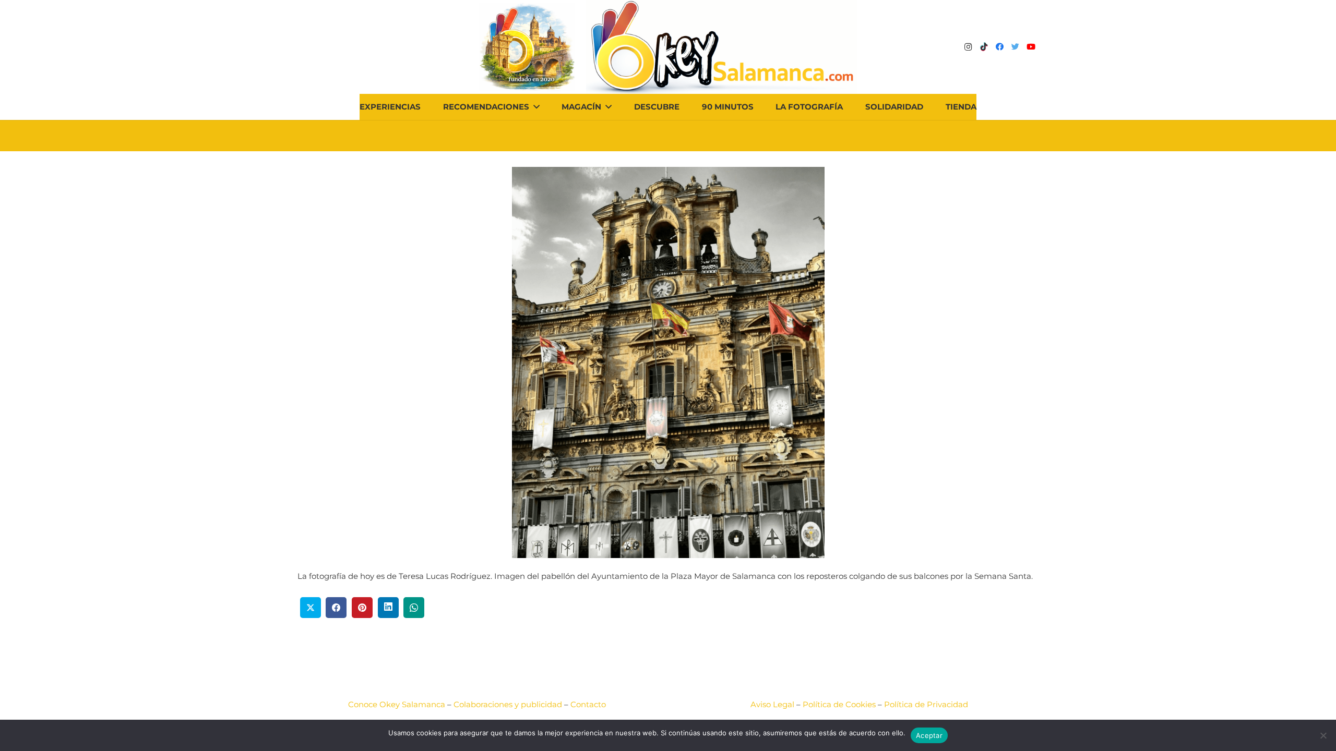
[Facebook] (999, 47)
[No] (1323, 735)
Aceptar (929, 735)
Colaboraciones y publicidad (508, 704)
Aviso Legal (772, 704)
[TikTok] (984, 47)
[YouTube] (1031, 47)
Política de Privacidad (926, 704)
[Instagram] (968, 47)
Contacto (588, 704)
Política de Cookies (839, 704)
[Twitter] (1015, 47)
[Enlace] (721, 47)
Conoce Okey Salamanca (396, 704)
